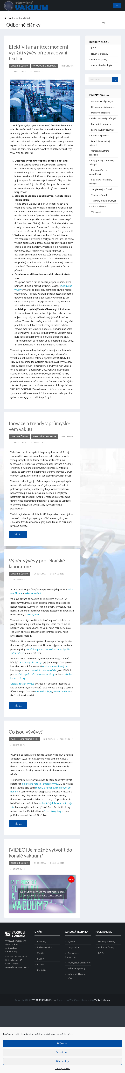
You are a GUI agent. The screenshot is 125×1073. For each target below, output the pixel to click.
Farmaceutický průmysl (102, 129)
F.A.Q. (13, 739)
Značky (40, 953)
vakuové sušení (33, 593)
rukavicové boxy (62, 691)
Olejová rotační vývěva (22, 683)
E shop (40, 964)
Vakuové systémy (76, 968)
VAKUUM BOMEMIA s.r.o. (44, 999)
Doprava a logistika (100, 112)
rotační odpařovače (25, 674)
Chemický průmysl (100, 135)
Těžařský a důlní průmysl (103, 200)
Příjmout (62, 1043)
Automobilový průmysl (102, 101)
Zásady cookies (62, 1068)
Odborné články (19, 66)
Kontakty (41, 970)
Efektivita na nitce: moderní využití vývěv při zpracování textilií (38, 52)
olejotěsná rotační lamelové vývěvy (40, 783)
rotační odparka (35, 649)
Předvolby (62, 1061)
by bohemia (67, 66)
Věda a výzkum (98, 206)
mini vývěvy (33, 614)
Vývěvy (71, 941)
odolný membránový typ (55, 666)
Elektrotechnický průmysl (103, 118)
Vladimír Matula (102, 999)
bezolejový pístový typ (30, 662)
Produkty (41, 941)
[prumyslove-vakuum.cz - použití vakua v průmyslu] (26, 5)
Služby (40, 958)
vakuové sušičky (43, 691)
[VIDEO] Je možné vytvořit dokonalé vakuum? (41, 852)
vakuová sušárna (53, 649)
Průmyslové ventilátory (79, 962)
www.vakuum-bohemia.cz (17, 967)
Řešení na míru (44, 947)
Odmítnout (62, 1052)
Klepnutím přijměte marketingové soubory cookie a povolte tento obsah (42, 893)
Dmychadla (73, 947)
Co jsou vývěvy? (26, 732)
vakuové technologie (44, 66)
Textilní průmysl (99, 195)
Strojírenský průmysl (101, 189)
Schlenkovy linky (52, 811)
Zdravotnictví (97, 212)
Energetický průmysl (101, 124)
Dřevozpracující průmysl (103, 106)
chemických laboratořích (43, 670)
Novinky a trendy (99, 53)
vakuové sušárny (45, 674)
